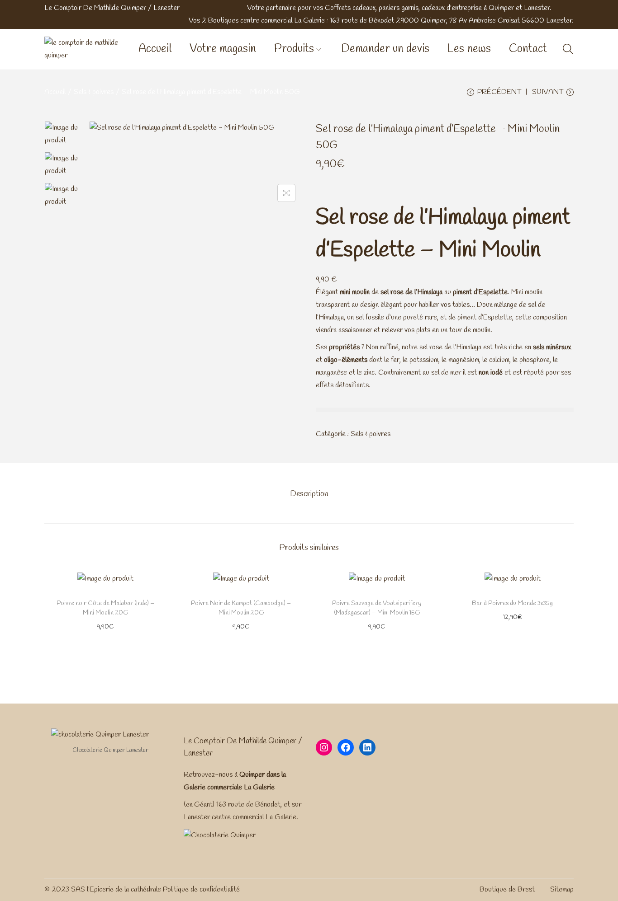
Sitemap (562, 889)
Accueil (55, 92)
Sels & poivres (94, 92)
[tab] (309, 494)
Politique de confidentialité (201, 889)
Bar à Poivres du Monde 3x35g (512, 603)
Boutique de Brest (507, 889)
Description (309, 493)
